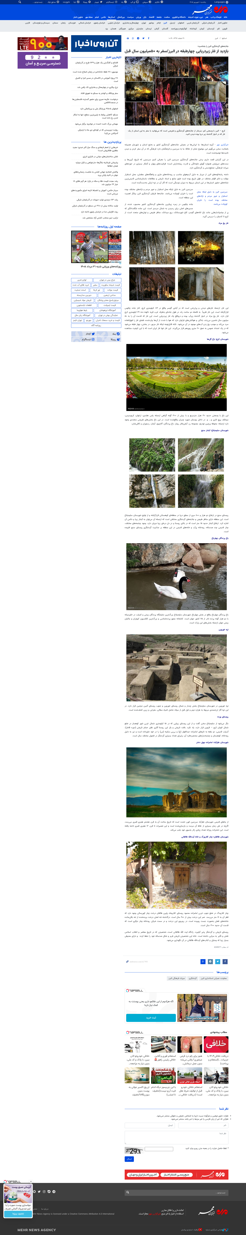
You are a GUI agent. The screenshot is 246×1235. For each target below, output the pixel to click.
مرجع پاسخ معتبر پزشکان (108, 300)
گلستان (165, 28)
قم (218, 28)
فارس (27, 23)
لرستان (149, 28)
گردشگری (193, 978)
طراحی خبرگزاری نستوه (214, 1229)
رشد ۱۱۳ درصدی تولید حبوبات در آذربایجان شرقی (97, 200)
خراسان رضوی (99, 23)
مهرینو (88, 320)
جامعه (159, 17)
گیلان (156, 28)
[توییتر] (39, 1192)
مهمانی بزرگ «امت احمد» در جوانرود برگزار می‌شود (96, 124)
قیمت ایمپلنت (110, 305)
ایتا (75, 2)
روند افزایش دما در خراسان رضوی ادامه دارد (99, 212)
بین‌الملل (121, 17)
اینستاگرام (110, 2)
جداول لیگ (52, 2)
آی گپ (133, 2)
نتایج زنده (66, 2)
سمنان (55, 23)
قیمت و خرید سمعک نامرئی (108, 320)
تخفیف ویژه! (18, 1214)
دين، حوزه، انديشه (195, 17)
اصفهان (181, 23)
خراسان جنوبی (114, 23)
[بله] (49, 1192)
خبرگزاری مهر (222, 144)
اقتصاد (151, 17)
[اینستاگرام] (44, 1192)
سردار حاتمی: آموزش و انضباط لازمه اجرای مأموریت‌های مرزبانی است (94, 192)
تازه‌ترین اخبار (113, 57)
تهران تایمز (77, 320)
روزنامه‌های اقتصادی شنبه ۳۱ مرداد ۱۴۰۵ (100, 267)
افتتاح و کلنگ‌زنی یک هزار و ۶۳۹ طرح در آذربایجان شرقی (96, 64)
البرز (165, 23)
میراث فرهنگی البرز (177, 978)
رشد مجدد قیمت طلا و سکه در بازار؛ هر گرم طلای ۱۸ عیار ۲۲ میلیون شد (95, 183)
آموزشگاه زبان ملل (82, 315)
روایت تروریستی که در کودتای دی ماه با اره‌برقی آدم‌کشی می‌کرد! (98, 131)
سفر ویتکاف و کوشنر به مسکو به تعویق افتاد (99, 93)
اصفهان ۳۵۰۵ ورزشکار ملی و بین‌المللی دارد (99, 108)
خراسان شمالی (85, 23)
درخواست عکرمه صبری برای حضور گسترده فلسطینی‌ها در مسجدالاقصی (95, 101)
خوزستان (72, 23)
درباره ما (44, 1209)
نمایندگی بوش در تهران (108, 315)
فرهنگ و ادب (216, 17)
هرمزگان (122, 28)
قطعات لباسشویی (84, 305)
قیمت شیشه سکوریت (110, 285)
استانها (224, 38)
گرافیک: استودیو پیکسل (190, 1229)
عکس (103, 17)
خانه (225, 17)
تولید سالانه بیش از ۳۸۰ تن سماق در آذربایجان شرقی (95, 206)
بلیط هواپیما (82, 310)
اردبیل (172, 23)
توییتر (97, 2)
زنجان (63, 23)
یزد (106, 28)
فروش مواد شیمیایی (82, 300)
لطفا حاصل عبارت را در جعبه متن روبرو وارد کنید (206, 1148)
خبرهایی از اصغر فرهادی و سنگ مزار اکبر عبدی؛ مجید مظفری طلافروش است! (95, 149)
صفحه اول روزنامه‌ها (109, 227)
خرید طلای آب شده (81, 285)
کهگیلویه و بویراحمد (179, 28)
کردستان (210, 28)
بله (122, 2)
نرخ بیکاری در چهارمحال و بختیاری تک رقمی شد (97, 87)
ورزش (138, 17)
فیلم (97, 17)
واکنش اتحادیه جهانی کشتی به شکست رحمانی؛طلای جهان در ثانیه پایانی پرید (96, 173)
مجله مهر (89, 17)
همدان (113, 28)
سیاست (130, 17)
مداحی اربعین (110, 295)
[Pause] (181, 1019)
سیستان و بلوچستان (41, 23)
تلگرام (157, 2)
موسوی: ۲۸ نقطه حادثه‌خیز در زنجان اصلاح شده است (95, 72)
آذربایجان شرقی (208, 23)
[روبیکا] (34, 1192)
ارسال (129, 1159)
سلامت (167, 17)
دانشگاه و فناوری (179, 17)
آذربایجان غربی (193, 23)
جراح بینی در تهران (107, 280)
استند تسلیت (80, 290)
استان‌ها (111, 17)
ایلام (159, 23)
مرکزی (131, 28)
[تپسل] (127, 990)
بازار (144, 17)
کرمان (202, 28)
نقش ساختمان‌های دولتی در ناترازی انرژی (100, 156)
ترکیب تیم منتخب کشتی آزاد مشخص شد (100, 218)
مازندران (139, 28)
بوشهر (151, 23)
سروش (145, 2)
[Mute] (185, 1019)
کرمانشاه (193, 28)
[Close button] (31, 1181)
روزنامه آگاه (96, 325)
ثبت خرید (151, 1018)
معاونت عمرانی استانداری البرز (214, 978)
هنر (206, 17)
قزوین (224, 28)
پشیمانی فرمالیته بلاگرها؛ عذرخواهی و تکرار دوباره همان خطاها (97, 164)
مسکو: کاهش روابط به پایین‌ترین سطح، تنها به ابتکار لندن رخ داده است (95, 116)
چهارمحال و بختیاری (131, 23)
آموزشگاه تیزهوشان (107, 310)
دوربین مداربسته (84, 295)
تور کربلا (96, 290)
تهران (144, 23)
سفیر (95, 285)
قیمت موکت (112, 290)
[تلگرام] (54, 1192)
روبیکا (85, 2)
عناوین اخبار (222, 23)
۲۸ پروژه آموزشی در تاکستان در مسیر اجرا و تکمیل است (96, 79)
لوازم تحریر (81, 280)
